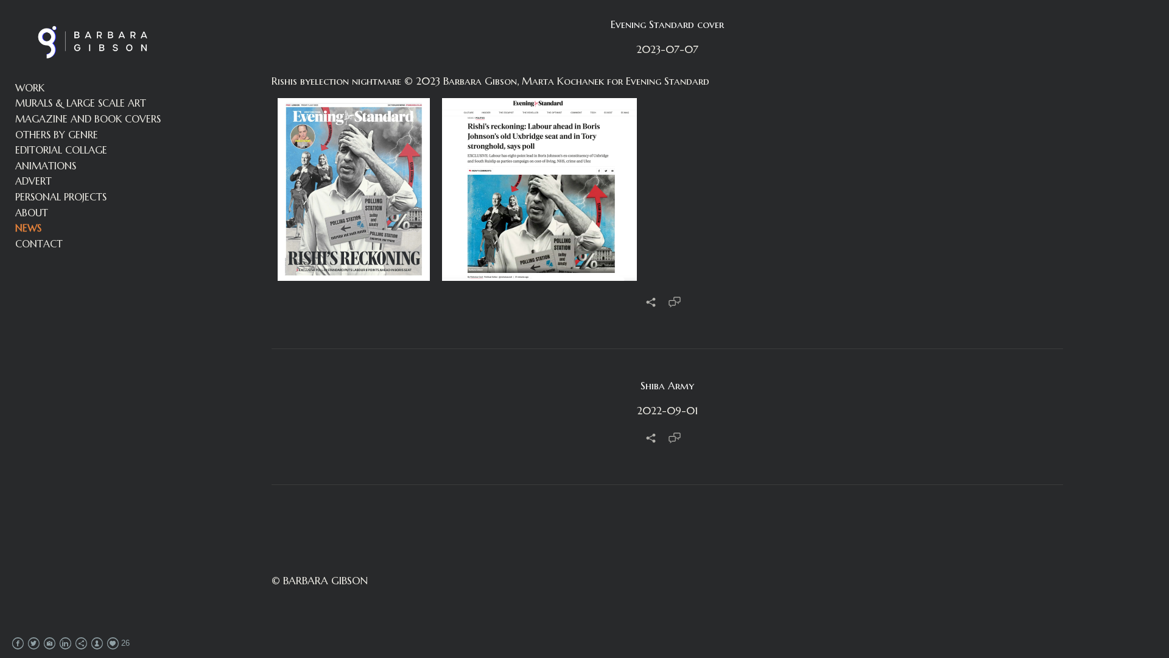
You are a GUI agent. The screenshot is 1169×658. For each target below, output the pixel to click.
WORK (29, 88)
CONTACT (39, 244)
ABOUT (31, 213)
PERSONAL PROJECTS (61, 197)
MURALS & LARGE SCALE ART (80, 103)
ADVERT (33, 181)
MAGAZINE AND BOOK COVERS (88, 119)
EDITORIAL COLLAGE (61, 150)
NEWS (28, 228)
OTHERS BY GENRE (56, 135)
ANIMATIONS (45, 166)
